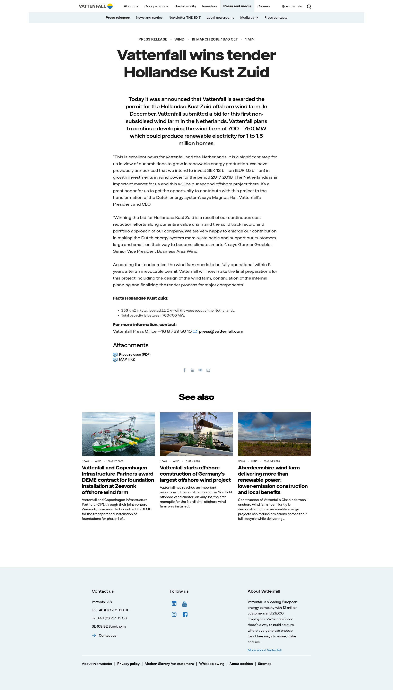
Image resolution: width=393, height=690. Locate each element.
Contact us (107, 635)
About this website (97, 664)
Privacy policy (128, 664)
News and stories (149, 17)
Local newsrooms (220, 17)
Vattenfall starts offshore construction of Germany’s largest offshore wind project (195, 474)
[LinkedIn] (193, 370)
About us (131, 6)
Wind (179, 39)
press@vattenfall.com (221, 331)
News (85, 461)
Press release (153, 39)
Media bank (249, 17)
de (300, 6)
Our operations (156, 6)
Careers (263, 6)
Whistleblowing (211, 664)
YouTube (185, 603)
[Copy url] (209, 370)
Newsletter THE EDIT (185, 17)
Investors (209, 6)
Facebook (185, 614)
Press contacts (275, 17)
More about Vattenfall (265, 650)
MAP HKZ (127, 359)
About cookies (241, 664)
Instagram (174, 614)
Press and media (237, 6)
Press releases (118, 17)
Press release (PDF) (134, 354)
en (287, 6)
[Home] (96, 6)
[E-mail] (201, 370)
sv (293, 6)
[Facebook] (185, 370)
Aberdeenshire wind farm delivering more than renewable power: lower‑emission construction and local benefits (273, 480)
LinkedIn (174, 603)
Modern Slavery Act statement (169, 664)
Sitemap (264, 664)
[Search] (309, 6)
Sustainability (185, 6)
